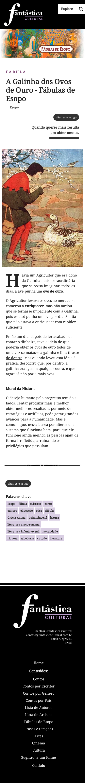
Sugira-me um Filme (38, 758)
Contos (38, 679)
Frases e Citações (38, 729)
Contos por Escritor (39, 686)
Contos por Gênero (38, 693)
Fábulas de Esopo (38, 722)
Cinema (38, 743)
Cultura (38, 750)
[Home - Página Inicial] (42, 14)
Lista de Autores (38, 708)
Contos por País (39, 701)
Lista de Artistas (38, 715)
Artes (38, 736)
